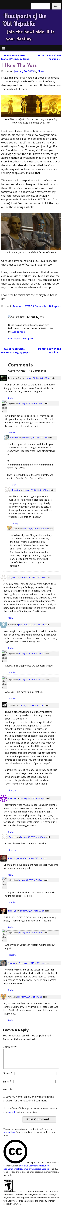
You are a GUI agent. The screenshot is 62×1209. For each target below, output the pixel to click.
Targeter (16, 490)
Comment (10, 1047)
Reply (11, 398)
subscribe (12, 1112)
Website (8, 1089)
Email (7, 1081)
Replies (55, 306)
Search (56, 6)
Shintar (11, 963)
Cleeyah (14, 437)
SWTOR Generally (35, 306)
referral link (9, 1132)
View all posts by (20, 338)
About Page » (19, 331)
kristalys (12, 910)
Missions (18, 306)
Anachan (12, 798)
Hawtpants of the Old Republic (24, 19)
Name (7, 1073)
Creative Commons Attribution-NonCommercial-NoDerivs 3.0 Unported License (26, 1167)
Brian (10, 858)
